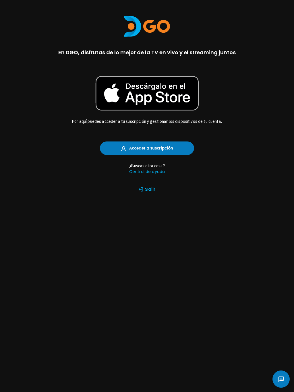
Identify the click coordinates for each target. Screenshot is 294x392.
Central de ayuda (147, 171)
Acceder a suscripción (150, 148)
